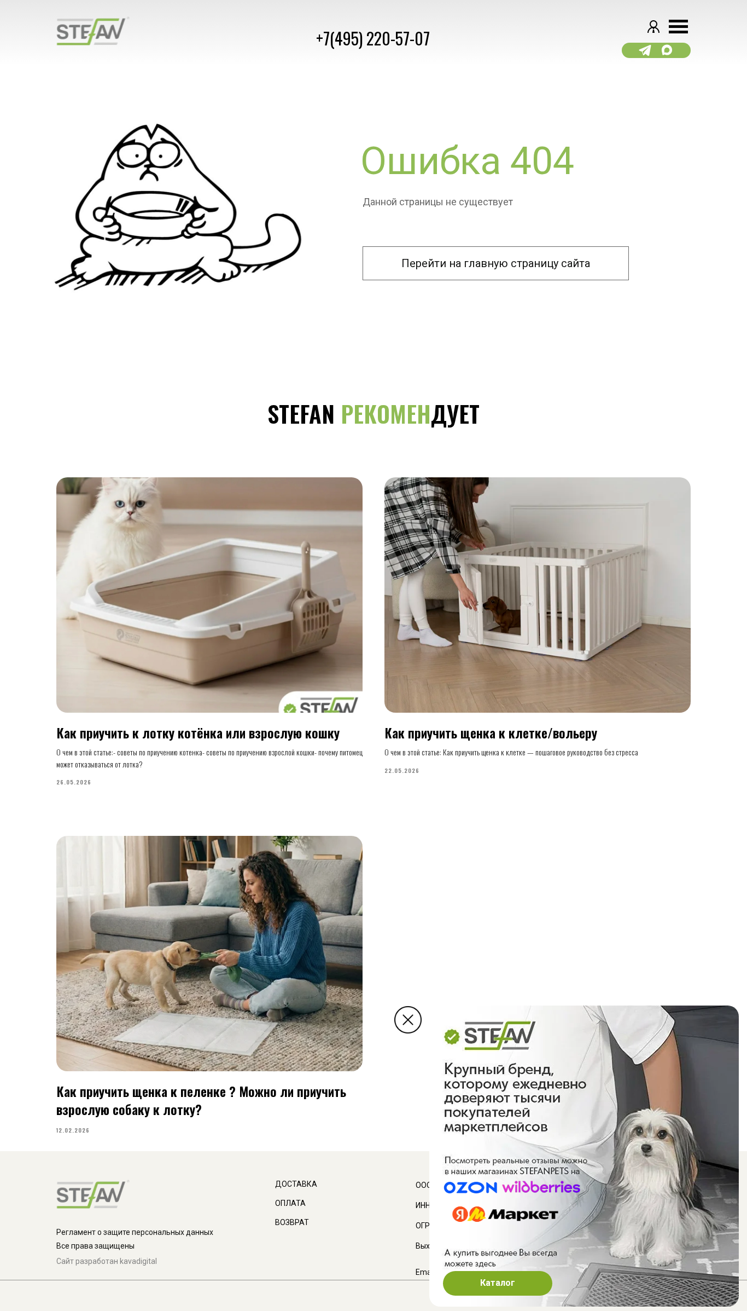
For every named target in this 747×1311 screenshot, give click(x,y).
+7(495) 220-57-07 (373, 38)
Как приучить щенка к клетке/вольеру (490, 732)
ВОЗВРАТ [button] (292, 1222)
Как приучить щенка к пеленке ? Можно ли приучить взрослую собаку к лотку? (201, 1099)
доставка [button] (296, 1184)
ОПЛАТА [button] (290, 1203)
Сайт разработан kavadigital (106, 1261)
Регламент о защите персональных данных (134, 1232)
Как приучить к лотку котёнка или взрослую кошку (198, 732)
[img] (408, 1019)
